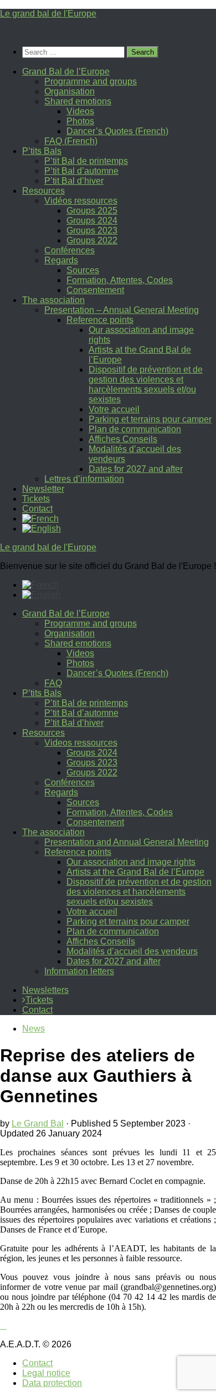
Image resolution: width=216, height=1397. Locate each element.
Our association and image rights (131, 862)
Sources (82, 270)
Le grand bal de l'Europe (48, 13)
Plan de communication (135, 429)
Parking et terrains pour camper (150, 419)
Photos (80, 121)
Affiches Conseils (123, 439)
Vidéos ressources (80, 200)
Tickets (36, 498)
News (33, 1028)
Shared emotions (77, 101)
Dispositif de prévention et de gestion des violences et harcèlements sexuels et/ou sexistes (146, 384)
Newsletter (43, 488)
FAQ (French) (70, 141)
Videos (80, 111)
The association (53, 300)
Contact (37, 508)
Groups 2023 (91, 230)
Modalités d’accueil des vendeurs (132, 951)
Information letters (79, 971)
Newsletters (45, 990)
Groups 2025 (91, 210)
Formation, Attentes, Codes (119, 280)
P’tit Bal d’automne (81, 171)
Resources (43, 190)
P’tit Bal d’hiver (74, 180)
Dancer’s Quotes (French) (117, 131)
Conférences (69, 250)
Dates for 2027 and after (136, 469)
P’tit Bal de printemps (86, 161)
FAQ (53, 683)
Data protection (52, 1383)
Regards (61, 260)
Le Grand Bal (38, 1123)
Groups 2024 (91, 220)
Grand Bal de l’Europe (66, 71)
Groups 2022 (91, 240)
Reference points (99, 320)
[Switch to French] (40, 518)
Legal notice (46, 1373)
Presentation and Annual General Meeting (126, 842)
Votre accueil (114, 409)
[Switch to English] (41, 594)
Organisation (69, 91)
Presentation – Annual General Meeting (121, 310)
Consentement (95, 290)
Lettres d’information (84, 479)
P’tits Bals (41, 151)
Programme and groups (90, 81)
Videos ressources (80, 742)
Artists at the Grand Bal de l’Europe (135, 872)
